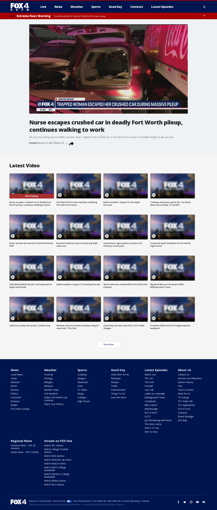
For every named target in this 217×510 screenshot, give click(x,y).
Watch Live (150, 374)
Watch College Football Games (56, 451)
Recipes (115, 382)
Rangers (82, 378)
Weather (50, 370)
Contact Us (183, 374)
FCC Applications (186, 405)
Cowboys (82, 374)
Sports (82, 370)
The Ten (149, 378)
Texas (14, 378)
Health (14, 405)
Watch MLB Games (54, 455)
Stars (80, 385)
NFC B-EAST (151, 412)
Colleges (82, 397)
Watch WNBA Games (55, 480)
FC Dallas (82, 389)
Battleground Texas (155, 397)
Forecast (48, 374)
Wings (81, 393)
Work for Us (184, 393)
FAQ (180, 385)
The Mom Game (153, 424)
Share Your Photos (54, 404)
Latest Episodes (156, 370)
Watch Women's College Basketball (56, 475)
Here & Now (151, 431)
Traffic (114, 385)
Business (15, 401)
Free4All (149, 385)
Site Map (182, 420)
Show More (108, 344)
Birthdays (116, 378)
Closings (48, 378)
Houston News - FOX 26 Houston (23, 447)
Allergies (48, 382)
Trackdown (150, 401)
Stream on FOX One (58, 441)
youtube (197, 502)
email (203, 502)
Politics (14, 393)
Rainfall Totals (51, 389)
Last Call (149, 389)
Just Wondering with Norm (158, 420)
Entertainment (118, 389)
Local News (17, 374)
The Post (149, 382)
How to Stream (186, 389)
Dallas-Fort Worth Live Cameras (55, 399)
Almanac (48, 385)
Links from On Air (120, 374)
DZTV (147, 416)
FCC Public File (185, 401)
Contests (182, 412)
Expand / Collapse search (204, 6)
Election (15, 389)
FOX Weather (51, 393)
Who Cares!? (151, 405)
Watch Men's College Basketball (55, 469)
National (15, 382)
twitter (184, 502)
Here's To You (152, 427)
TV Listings (183, 397)
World (14, 385)
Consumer (16, 397)
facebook (178, 502)
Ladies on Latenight (155, 393)
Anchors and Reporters (190, 378)
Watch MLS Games (54, 484)
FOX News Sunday (20, 408)
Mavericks (83, 382)
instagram (191, 502)
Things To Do (118, 393)
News (15, 370)
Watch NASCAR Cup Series (57, 459)
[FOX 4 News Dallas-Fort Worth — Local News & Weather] (21, 7)
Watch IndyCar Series (55, 463)
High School (84, 401)
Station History (185, 382)
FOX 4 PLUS (184, 408)
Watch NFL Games (54, 445)
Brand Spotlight (186, 416)
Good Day (118, 370)
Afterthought (151, 408)
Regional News (21, 441)
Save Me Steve (118, 397)
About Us (184, 370)
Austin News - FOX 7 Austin (25, 452)
